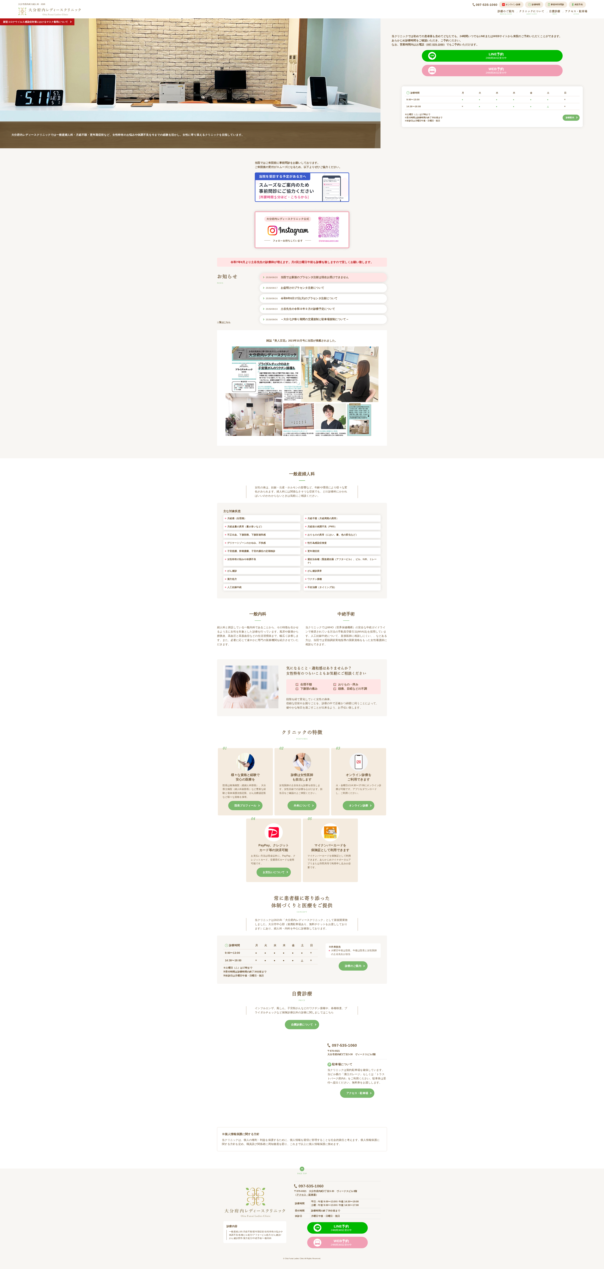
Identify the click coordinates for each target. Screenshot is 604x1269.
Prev (4, 83)
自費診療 (554, 12)
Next (376, 83)
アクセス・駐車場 (576, 12)
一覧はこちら (224, 322)
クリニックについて (531, 12)
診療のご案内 (506, 12)
